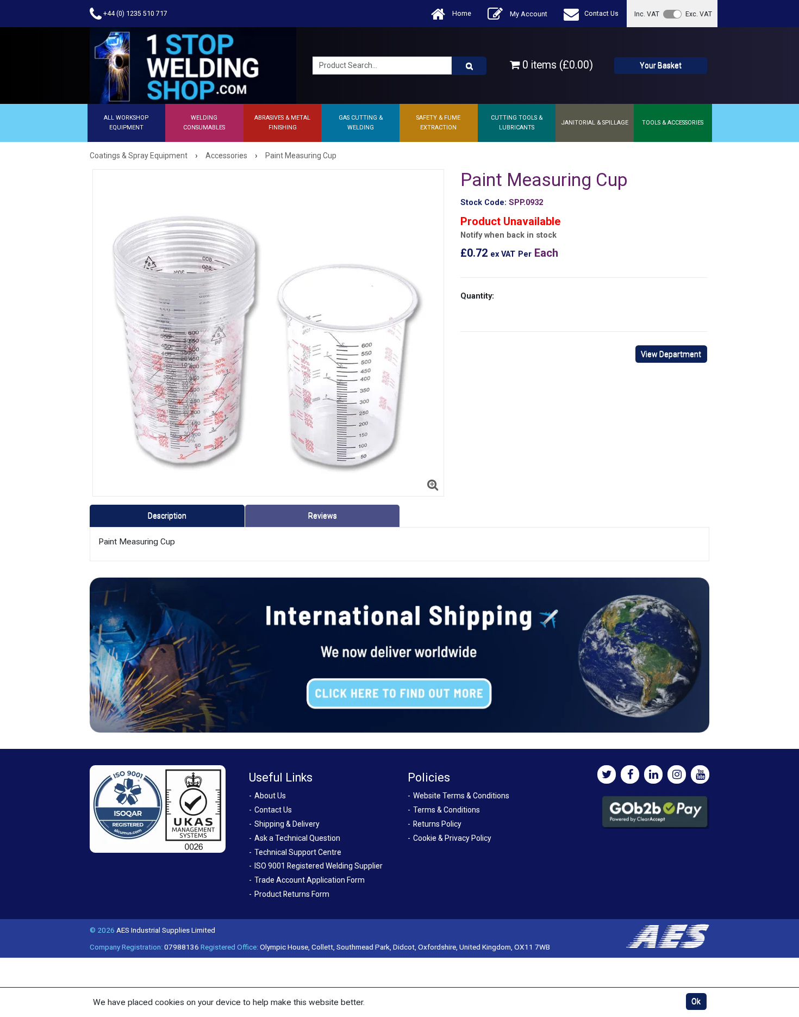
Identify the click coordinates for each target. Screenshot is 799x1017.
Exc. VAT (698, 14)
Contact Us (601, 13)
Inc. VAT (646, 14)
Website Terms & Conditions (461, 795)
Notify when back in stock (508, 235)
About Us (270, 795)
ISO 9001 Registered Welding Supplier (318, 865)
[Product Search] (469, 66)
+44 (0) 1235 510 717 (134, 13)
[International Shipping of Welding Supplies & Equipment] (399, 655)
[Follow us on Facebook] (630, 774)
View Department (671, 354)
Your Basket (661, 65)
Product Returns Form (291, 894)
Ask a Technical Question (297, 838)
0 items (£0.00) (556, 65)
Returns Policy (437, 824)
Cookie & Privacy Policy (452, 838)
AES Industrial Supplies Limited (165, 930)
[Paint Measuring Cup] (268, 333)
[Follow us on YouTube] (700, 774)
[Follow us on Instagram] (676, 774)
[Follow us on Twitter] (606, 774)
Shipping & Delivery (287, 824)
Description (167, 515)
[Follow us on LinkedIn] (653, 774)
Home (461, 13)
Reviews (322, 515)
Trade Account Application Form (309, 880)
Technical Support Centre (297, 852)
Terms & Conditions (446, 809)
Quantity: (477, 296)
